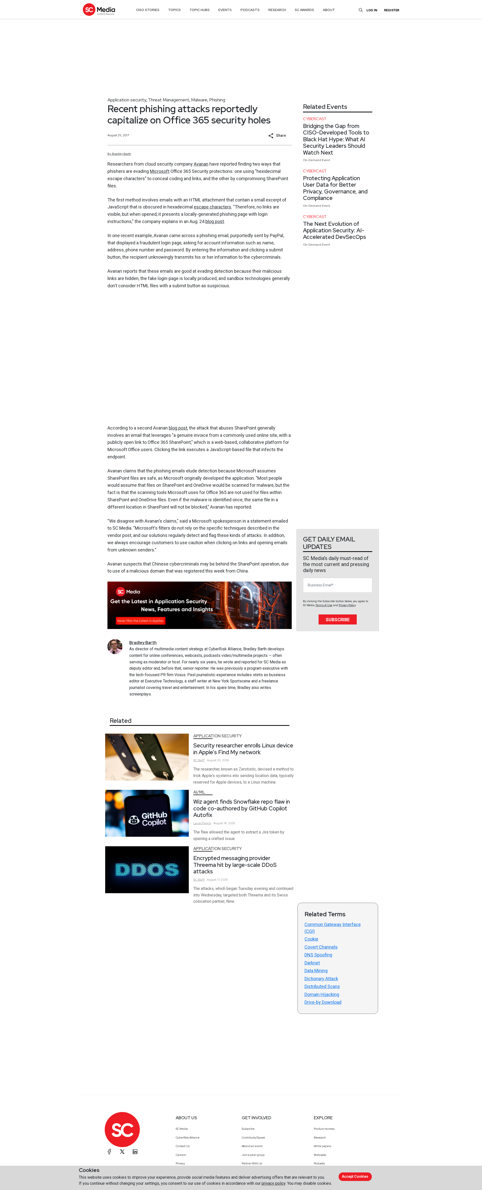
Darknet (312, 962)
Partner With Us (252, 1163)
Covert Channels (321, 947)
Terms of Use (323, 605)
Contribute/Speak (253, 1137)
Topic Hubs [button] (200, 10)
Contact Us (183, 1146)
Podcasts (319, 1163)
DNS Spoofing (318, 954)
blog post (214, 221)
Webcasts (320, 1155)
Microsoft (159, 171)
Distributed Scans (322, 986)
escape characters (212, 206)
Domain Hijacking (322, 994)
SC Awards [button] (304, 10)
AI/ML (199, 792)
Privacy (180, 1163)
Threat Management (168, 100)
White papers (322, 1146)
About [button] (329, 10)
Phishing (217, 100)
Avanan (201, 164)
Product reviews (324, 1129)
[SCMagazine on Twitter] (122, 1152)
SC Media (182, 1129)
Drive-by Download (323, 1002)
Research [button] (277, 10)
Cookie (311, 939)
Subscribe (338, 619)
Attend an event (252, 1146)
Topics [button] (174, 10)
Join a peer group (253, 1155)
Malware (199, 100)
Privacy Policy (347, 605)
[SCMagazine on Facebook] (109, 1152)
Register (391, 10)
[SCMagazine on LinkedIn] (135, 1152)
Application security (126, 100)
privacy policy (273, 1183)
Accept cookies (355, 1176)
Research (320, 1137)
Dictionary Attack (321, 978)
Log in (372, 10)
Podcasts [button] (250, 10)
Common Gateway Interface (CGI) (333, 928)
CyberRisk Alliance (188, 1137)
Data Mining (316, 970)
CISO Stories (147, 10)
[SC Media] (99, 9)
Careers (181, 1155)
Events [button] (225, 10)
